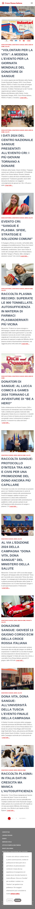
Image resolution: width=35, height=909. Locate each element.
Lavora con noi (7, 835)
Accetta (17, 900)
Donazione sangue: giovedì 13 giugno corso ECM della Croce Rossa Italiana (17, 634)
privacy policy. (15, 894)
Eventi (4, 838)
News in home (29, 288)
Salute (7, 46)
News (26, 44)
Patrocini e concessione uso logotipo (15, 851)
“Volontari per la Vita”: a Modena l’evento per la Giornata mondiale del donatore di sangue (17, 63)
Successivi (22, 818)
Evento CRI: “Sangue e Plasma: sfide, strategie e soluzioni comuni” (17, 230)
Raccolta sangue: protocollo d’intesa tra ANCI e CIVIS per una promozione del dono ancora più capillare (17, 472)
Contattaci (6, 832)
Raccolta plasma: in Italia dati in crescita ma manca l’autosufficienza (17, 782)
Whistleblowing (7, 848)
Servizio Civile (7, 842)
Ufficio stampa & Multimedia (11, 845)
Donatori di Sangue (18, 44)
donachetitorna (6, 44)
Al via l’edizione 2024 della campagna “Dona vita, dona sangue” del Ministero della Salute (15, 555)
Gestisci (9, 900)
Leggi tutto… (24, 97)
